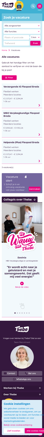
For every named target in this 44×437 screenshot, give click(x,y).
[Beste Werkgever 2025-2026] (19, 6)
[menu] (39, 6)
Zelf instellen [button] (13, 430)
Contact (11, 373)
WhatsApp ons (23, 379)
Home (4, 50)
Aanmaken (34, 189)
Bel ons (32, 373)
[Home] (7, 4)
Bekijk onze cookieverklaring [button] (18, 425)
